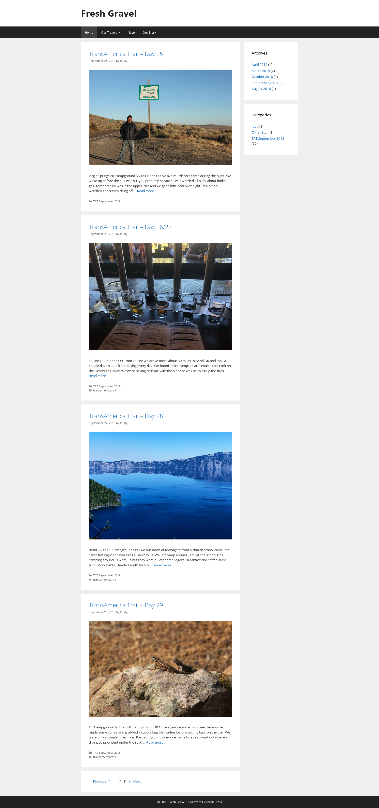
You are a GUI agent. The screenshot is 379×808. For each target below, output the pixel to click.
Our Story (149, 32)
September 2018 (265, 82)
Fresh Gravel (109, 13)
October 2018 (262, 76)
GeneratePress (212, 802)
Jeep (132, 32)
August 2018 (261, 88)
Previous (97, 781)
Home (89, 32)
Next (139, 781)
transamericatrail (104, 390)
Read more (145, 191)
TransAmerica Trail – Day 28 (126, 416)
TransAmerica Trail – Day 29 (126, 605)
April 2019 (259, 64)
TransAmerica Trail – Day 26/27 (130, 227)
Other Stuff (260, 132)
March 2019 (261, 70)
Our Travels (109, 32)
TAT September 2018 (107, 201)
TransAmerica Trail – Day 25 (126, 54)
